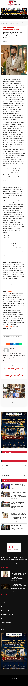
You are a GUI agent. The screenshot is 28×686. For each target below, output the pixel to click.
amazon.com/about (8, 326)
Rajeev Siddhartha (17, 336)
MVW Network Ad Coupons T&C (9, 626)
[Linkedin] (24, 17)
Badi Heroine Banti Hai (8, 336)
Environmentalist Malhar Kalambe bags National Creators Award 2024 (18, 486)
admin (9, 40)
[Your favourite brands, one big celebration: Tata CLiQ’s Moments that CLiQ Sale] (5, 527)
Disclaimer (4, 603)
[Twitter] (21, 17)
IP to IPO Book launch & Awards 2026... (14, 400)
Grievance (3, 618)
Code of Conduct (5, 606)
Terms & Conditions (6, 622)
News (6, 22)
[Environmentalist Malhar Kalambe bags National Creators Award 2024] (5, 486)
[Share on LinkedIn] (17, 344)
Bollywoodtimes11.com (7, 557)
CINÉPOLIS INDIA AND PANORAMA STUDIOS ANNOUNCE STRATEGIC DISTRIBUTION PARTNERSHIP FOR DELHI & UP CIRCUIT (19, 587)
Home (1, 22)
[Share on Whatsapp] (20, 344)
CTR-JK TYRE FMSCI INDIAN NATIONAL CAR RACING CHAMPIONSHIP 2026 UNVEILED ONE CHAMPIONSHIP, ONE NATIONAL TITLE (18, 505)
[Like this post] (8, 344)
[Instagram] (23, 17)
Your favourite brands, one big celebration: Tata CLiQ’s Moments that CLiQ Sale (18, 527)
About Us (3, 599)
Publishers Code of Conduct (8, 614)
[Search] (26, 17)
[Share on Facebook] (11, 344)
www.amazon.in (15, 253)
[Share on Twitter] (14, 344)
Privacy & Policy (5, 610)
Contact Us (4, 630)
